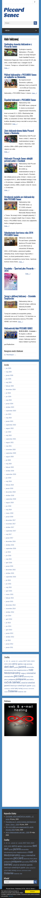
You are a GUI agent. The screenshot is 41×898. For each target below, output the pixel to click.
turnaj (20, 688)
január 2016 (9, 566)
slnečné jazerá (26, 865)
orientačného (8, 676)
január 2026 (9, 375)
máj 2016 (9, 559)
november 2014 (11, 608)
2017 (25, 661)
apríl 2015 (9, 591)
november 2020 (11, 449)
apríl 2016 (9, 562)
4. (5, 661)
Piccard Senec (14, 12)
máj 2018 (9, 509)
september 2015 (11, 577)
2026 (10, 664)
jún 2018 (8, 506)
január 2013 (9, 633)
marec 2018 (9, 513)
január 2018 (9, 517)
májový (23, 673)
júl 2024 (8, 393)
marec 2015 (9, 594)
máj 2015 (9, 587)
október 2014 (10, 612)
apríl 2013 (9, 630)
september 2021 (11, 439)
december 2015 (11, 570)
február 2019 (10, 485)
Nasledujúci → (11, 355)
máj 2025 (9, 382)
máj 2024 (9, 400)
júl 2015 (8, 580)
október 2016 (10, 545)
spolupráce (7, 688)
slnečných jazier (24, 686)
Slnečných (14, 686)
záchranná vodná (26, 870)
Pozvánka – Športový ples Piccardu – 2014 (19, 269)
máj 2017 (9, 534)
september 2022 (11, 425)
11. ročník (12, 661)
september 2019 (11, 474)
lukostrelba (30, 667)
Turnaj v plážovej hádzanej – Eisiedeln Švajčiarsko (20, 297)
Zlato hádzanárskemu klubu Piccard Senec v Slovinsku (19, 132)
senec (16, 682)
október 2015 (10, 573)
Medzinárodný (12, 673)
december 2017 (11, 520)
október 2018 (10, 495)
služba (33, 685)
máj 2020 (9, 464)
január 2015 (9, 601)
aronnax (29, 664)
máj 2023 (9, 418)
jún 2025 (8, 379)
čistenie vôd (22, 692)
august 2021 (10, 442)
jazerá (22, 666)
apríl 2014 (9, 619)
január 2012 (9, 644)
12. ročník (19, 661)
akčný (14, 664)
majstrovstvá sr (22, 670)
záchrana (25, 688)
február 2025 (10, 386)
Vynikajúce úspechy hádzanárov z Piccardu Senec (18, 45)
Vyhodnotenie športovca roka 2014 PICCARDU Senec (18, 234)
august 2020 (10, 456)
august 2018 (10, 502)
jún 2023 (8, 414)
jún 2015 (8, 584)
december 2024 (11, 389)
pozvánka (30, 679)
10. (7, 661)
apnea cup (22, 664)
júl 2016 (8, 552)
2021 (29, 661)
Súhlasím (32, 891)
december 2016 (11, 541)
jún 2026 (8, 368)
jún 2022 (8, 432)
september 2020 (11, 453)
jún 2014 (8, 615)
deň (11, 666)
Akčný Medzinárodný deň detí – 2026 (17, 832)
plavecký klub (28, 676)
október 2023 (10, 407)
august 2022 (10, 428)
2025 (6, 664)
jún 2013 (8, 626)
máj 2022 (9, 435)
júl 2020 (8, 460)
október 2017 (10, 527)
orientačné (31, 673)
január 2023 (9, 421)
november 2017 (11, 524)
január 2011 (9, 647)
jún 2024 (8, 396)
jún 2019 (8, 478)
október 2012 (10, 637)
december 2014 (11, 605)
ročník (8, 682)
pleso (6, 679)
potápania (11, 679)
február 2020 (10, 467)
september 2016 (11, 548)
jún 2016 (8, 555)
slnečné (24, 683)
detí (6, 666)
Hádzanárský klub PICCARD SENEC (18, 328)
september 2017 (11, 531)
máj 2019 (9, 481)
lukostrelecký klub (10, 670)
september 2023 (11, 411)
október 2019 (10, 471)
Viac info (11, 896)
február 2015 (10, 598)
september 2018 (11, 499)
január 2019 (9, 488)
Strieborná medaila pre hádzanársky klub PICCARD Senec (19, 198)
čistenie (12, 691)
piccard (19, 676)
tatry (16, 688)
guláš (16, 667)
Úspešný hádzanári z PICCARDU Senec (20, 99)
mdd (31, 670)
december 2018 (11, 492)
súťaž (12, 688)
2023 (33, 661)
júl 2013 (8, 623)
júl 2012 (8, 640)
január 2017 (9, 538)
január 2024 (9, 403)
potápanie (21, 679)
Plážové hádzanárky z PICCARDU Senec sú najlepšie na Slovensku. (20, 76)
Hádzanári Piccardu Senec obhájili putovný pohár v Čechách (18, 159)
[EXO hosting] (20, 735)
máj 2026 (9, 372)
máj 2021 (9, 446)
